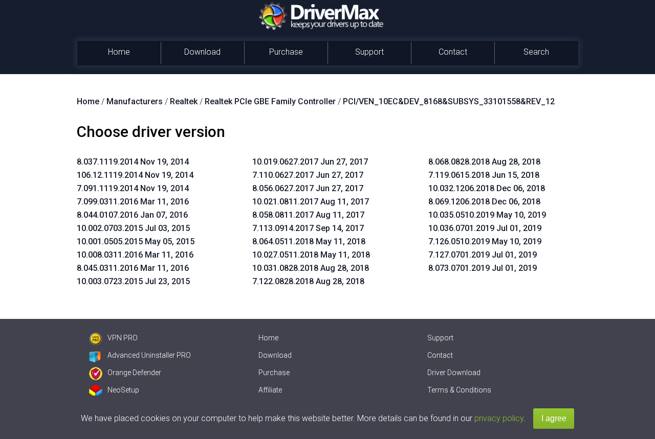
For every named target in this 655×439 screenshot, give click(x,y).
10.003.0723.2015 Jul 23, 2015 (133, 281)
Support (369, 52)
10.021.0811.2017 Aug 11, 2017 (310, 201)
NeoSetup (123, 390)
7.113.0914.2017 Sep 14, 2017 (308, 228)
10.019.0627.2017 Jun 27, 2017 (310, 162)
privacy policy (498, 418)
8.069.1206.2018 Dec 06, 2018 (484, 201)
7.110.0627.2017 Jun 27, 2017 (307, 175)
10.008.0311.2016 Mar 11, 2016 (135, 255)
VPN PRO (122, 337)
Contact (453, 52)
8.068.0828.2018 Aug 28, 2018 (484, 162)
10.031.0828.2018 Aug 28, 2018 (310, 268)
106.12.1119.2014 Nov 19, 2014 (135, 175)
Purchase (286, 52)
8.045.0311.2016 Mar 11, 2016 (133, 268)
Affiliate (270, 390)
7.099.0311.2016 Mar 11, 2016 (133, 201)
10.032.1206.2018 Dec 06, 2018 (486, 188)
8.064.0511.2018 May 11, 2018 (308, 241)
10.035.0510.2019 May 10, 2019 (487, 215)
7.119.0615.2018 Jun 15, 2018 (483, 175)
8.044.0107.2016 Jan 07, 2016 (132, 215)
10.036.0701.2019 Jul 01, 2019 (484, 228)
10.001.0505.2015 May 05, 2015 (135, 241)
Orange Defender (134, 372)
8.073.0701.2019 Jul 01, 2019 (482, 268)
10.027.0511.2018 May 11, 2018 (311, 255)
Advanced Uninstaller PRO (149, 355)
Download (202, 52)
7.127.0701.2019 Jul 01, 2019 (482, 255)
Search (536, 52)
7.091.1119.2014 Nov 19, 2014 (133, 188)
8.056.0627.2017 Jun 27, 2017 (307, 188)
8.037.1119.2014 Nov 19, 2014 (133, 162)
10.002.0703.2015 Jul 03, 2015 (133, 228)
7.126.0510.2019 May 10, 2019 (484, 241)
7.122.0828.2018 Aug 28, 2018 (308, 281)
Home (119, 52)
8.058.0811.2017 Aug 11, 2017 (308, 215)
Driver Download (454, 372)
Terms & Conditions (459, 390)
